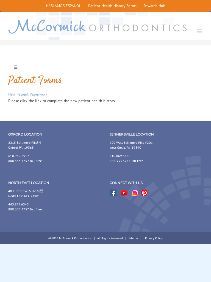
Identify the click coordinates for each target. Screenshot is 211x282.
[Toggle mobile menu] (200, 31)
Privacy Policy (154, 238)
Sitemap (134, 238)
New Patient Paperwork (28, 94)
